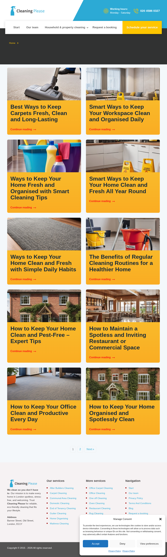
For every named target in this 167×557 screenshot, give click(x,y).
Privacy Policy (114, 551)
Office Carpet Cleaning (101, 488)
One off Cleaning (98, 498)
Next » (90, 449)
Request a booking (104, 27)
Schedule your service (142, 27)
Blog (131, 508)
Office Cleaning (97, 493)
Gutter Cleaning (58, 513)
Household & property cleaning (65, 27)
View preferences (149, 543)
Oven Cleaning (97, 503)
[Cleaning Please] (27, 11)
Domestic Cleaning (59, 503)
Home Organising (59, 518)
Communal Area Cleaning (63, 498)
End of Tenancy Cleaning (63, 508)
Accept (95, 543)
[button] (160, 519)
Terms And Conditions (140, 503)
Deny (122, 543)
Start (16, 27)
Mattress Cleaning (59, 523)
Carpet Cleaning (58, 493)
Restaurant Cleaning (99, 508)
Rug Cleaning (96, 513)
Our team (32, 27)
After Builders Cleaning (62, 488)
